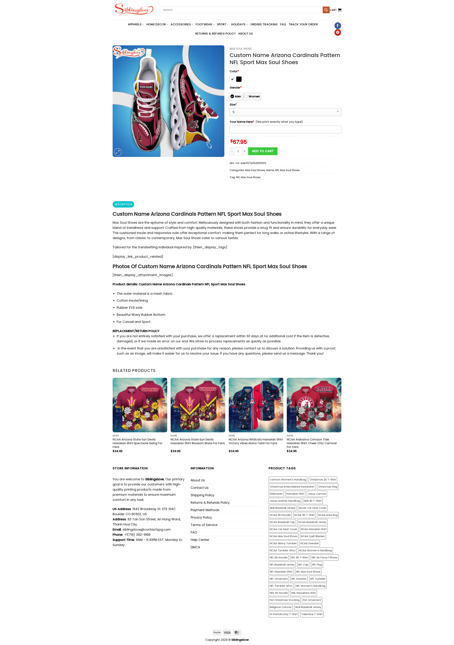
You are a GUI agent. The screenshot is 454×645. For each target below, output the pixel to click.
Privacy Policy (201, 517)
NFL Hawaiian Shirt (281, 571)
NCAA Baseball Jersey (312, 522)
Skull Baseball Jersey (308, 607)
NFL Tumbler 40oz (281, 586)
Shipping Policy (202, 495)
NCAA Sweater (309, 543)
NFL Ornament (279, 579)
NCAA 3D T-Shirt (304, 515)
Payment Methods (205, 510)
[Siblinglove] (134, 10)
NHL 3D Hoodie (279, 593)
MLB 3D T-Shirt (313, 501)
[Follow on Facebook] (337, 25)
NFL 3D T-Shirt (299, 557)
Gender (236, 88)
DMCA (195, 547)
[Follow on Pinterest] (337, 32)
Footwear (204, 24)
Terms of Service (204, 525)
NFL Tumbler (318, 579)
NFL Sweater (299, 579)
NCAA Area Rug (328, 515)
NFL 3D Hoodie (278, 557)
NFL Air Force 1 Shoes (324, 557)
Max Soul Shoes (241, 48)
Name (270, 170)
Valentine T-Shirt (312, 614)
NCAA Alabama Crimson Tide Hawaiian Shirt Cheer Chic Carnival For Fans (312, 443)
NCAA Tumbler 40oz (282, 550)
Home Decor (156, 24)
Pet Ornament (312, 600)
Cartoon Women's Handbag (288, 479)
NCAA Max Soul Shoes (283, 536)
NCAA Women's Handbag (315, 550)
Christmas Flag (327, 486)
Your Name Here (242, 122)
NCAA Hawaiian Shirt (314, 529)
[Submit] (326, 10)
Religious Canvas (281, 607)
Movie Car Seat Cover (312, 508)
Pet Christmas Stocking (285, 600)
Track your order (303, 24)
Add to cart (263, 151)
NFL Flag (317, 564)
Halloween (276, 494)
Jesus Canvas (317, 494)
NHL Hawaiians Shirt (303, 593)
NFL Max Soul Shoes (287, 170)
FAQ (283, 24)
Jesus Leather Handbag (285, 501)
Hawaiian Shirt (295, 494)
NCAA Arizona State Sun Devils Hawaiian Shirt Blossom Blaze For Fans (198, 441)
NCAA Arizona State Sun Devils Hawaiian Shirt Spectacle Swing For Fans (137, 443)
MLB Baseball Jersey (282, 508)
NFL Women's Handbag (310, 586)
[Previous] (112, 418)
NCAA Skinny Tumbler (283, 543)
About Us (245, 34)
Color (234, 71)
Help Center (200, 540)
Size (233, 105)
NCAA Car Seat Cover (283, 529)
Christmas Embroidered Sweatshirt (292, 486)
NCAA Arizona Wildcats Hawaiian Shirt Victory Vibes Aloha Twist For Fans (256, 441)
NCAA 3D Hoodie (280, 515)
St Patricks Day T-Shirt (284, 614)
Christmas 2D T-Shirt (323, 479)
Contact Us (200, 487)
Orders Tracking (264, 24)
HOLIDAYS (238, 24)
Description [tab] (123, 204)
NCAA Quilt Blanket (313, 536)
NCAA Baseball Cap (282, 522)
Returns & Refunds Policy (215, 34)
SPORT (221, 24)
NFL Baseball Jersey (282, 564)
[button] (335, 10)
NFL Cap (303, 564)
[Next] (341, 418)
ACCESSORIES (181, 24)
